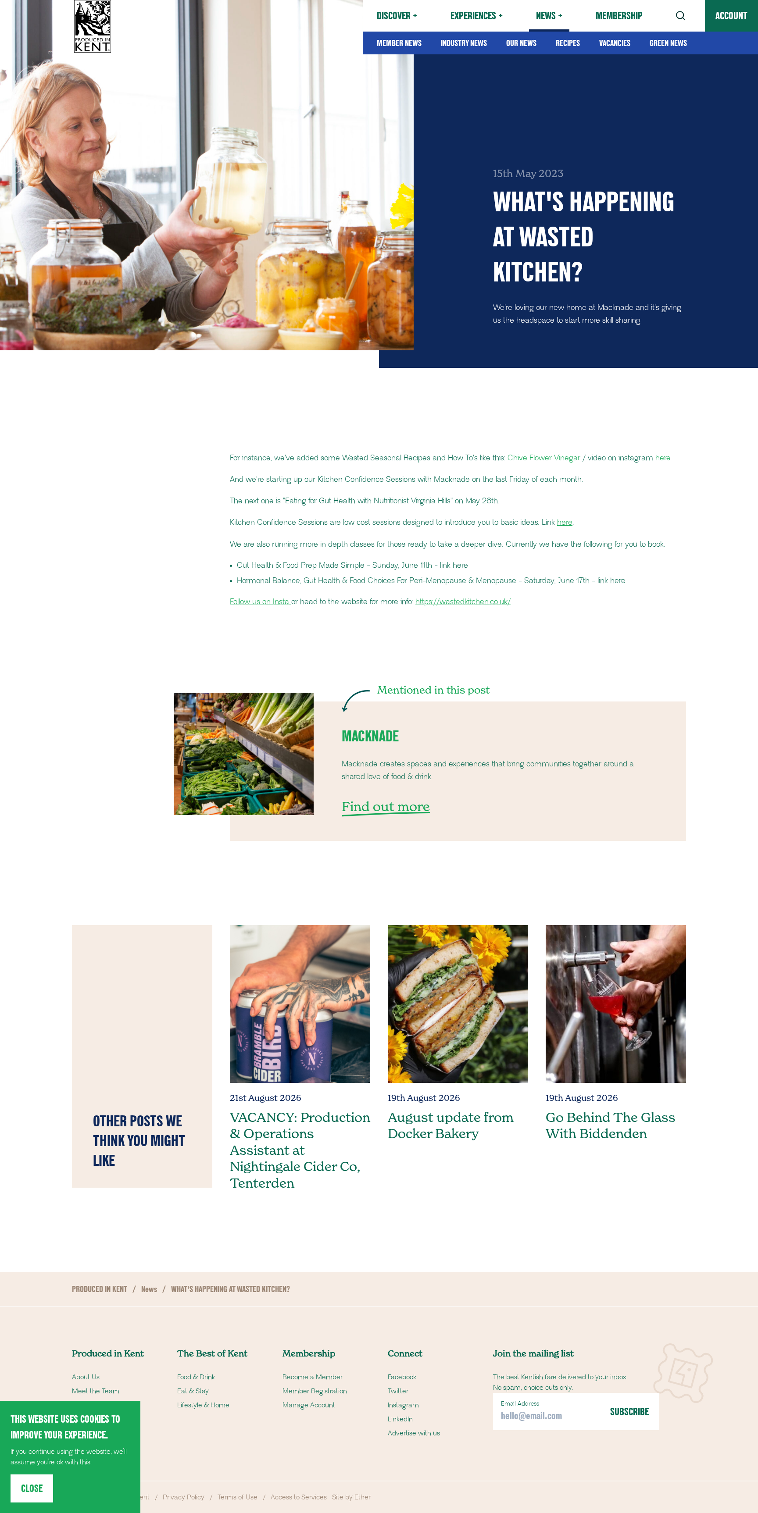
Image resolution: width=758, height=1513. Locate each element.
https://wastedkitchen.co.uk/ (463, 602)
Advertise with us (414, 1433)
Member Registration (314, 1391)
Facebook (402, 1377)
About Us (86, 1377)
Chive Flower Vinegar (545, 458)
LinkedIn (400, 1419)
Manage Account (308, 1405)
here (663, 458)
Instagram (403, 1405)
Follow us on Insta (260, 602)
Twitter (398, 1391)
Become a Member (312, 1377)
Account (731, 15)
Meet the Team (95, 1391)
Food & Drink (196, 1377)
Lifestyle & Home (203, 1405)
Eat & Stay (193, 1391)
